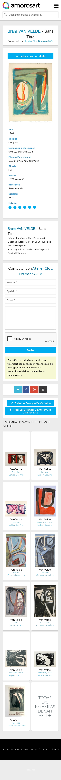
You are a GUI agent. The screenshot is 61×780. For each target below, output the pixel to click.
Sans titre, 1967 (16, 672)
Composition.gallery (16, 575)
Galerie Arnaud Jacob (16, 725)
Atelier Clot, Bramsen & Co (39, 41)
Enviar (30, 350)
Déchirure (44, 622)
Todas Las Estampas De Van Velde (32, 403)
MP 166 (45, 572)
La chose (45, 472)
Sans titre (16, 472)
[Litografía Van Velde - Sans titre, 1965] (45, 652)
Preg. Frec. (30, 769)
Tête (16, 622)
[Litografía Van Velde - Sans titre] (16, 451)
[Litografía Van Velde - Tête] (16, 601)
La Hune (16, 723)
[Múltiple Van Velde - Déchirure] (45, 601)
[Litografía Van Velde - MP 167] (16, 551)
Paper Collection (16, 675)
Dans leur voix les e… (45, 522)
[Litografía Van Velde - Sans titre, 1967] (16, 652)
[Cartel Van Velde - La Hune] (16, 702)
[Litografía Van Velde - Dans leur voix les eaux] (45, 501)
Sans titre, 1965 (45, 672)
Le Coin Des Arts (16, 474)
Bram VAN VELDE (24, 31)
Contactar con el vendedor (30, 55)
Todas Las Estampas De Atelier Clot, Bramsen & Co (32, 411)
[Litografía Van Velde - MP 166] (45, 551)
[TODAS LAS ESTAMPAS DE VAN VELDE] (44, 727)
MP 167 (16, 572)
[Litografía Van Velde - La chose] (45, 451)
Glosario (54, 749)
